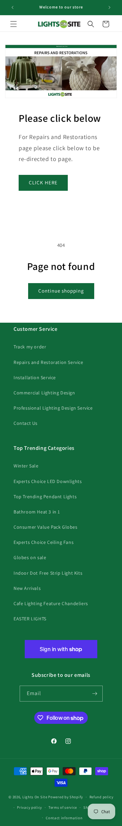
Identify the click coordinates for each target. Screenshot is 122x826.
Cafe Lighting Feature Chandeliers (51, 603)
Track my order (30, 347)
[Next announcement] (109, 7)
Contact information (64, 818)
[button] (13, 24)
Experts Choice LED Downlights (48, 481)
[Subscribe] (94, 694)
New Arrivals (27, 588)
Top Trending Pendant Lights (45, 497)
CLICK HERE (43, 182)
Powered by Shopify (65, 797)
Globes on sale (30, 557)
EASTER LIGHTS (30, 619)
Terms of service (62, 807)
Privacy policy (29, 807)
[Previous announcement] (12, 7)
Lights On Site (34, 797)
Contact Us (26, 423)
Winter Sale (26, 466)
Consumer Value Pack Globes (46, 527)
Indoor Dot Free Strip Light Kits (48, 573)
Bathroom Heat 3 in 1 (37, 512)
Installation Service (35, 377)
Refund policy (101, 797)
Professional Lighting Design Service (53, 408)
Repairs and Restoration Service (48, 362)
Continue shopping (61, 291)
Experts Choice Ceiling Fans (44, 542)
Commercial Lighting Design (44, 393)
